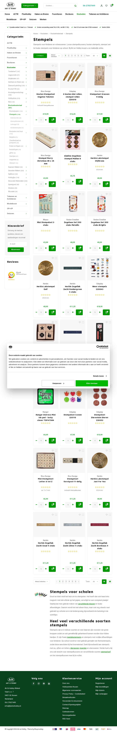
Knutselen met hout (16, 132)
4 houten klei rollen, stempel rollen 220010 (72, 97)
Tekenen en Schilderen (99, 14)
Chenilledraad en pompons (15, 141)
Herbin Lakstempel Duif (46, 287)
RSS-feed (66, 719)
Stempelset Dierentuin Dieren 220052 (99, 417)
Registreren (100, 683)
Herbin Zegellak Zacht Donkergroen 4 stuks (72, 289)
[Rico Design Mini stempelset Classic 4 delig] (45, 332)
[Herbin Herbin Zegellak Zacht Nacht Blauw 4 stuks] (72, 332)
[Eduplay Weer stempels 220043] (99, 268)
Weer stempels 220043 (99, 287)
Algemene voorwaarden (71, 690)
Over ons (65, 683)
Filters (41, 56)
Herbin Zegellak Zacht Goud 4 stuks (45, 544)
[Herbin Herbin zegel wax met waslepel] (99, 332)
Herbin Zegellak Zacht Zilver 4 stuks (72, 544)
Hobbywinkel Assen (70, 687)
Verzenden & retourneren (72, 701)
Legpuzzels (14, 75)
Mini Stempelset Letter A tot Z (45, 480)
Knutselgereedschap (15, 93)
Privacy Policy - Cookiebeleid (73, 694)
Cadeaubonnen (68, 711)
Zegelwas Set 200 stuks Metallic (72, 223)
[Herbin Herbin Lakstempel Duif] (45, 268)
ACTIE (15, 14)
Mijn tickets (99, 690)
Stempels (14, 114)
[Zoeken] (75, 5)
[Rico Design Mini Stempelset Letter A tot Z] (45, 460)
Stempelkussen (17, 121)
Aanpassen (56, 383)
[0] (111, 5)
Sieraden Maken (16, 170)
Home (7, 14)
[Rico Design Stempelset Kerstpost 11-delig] (72, 460)
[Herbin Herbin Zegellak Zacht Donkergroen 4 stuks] (72, 268)
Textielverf (14, 71)
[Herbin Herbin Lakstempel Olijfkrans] (99, 139)
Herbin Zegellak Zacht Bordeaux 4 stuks (99, 545)
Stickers (12, 188)
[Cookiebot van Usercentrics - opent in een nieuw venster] (98, 347)
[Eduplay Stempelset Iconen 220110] (72, 396)
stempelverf (106, 651)
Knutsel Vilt (13, 89)
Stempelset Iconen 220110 (73, 416)
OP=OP (23, 19)
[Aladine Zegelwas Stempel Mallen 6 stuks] (72, 139)
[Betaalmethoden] (54, 729)
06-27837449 (89, 5)
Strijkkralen (13, 78)
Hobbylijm (13, 177)
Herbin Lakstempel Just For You (100, 480)
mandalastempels (74, 637)
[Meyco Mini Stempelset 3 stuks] (45, 204)
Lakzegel (15, 124)
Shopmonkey (38, 729)
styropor (13, 163)
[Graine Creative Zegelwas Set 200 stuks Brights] (99, 204)
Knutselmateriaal (15, 106)
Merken (43, 19)
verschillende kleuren (86, 604)
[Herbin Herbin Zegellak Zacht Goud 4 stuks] (45, 524)
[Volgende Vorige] (84, 55)
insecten (83, 648)
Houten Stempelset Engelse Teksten (45, 95)
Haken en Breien (42, 14)
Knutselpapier (16, 111)
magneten (14, 160)
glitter (12, 153)
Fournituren (57, 14)
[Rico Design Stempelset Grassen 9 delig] (99, 75)
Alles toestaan (91, 383)
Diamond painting (16, 85)
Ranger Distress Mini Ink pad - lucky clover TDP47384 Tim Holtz (46, 418)
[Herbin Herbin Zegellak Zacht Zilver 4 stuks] (72, 524)
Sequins (13, 137)
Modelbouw (11, 19)
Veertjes (13, 156)
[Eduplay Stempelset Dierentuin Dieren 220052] (99, 396)
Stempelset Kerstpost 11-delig (72, 480)
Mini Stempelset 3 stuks (45, 223)
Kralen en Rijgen (16, 146)
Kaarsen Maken (15, 167)
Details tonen (98, 376)
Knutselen (81, 14)
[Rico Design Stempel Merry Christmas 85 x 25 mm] (45, 139)
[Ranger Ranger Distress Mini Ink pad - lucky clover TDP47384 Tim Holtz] (45, 396)
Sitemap (65, 708)
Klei (11, 102)
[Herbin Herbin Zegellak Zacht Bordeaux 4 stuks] (99, 524)
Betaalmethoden (68, 697)
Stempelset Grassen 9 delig (99, 95)
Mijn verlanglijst (101, 694)
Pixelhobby (26, 14)
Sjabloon (13, 174)
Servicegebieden (69, 715)
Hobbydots (14, 98)
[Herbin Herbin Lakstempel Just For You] (99, 460)
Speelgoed (13, 184)
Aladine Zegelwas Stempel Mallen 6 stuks (72, 158)
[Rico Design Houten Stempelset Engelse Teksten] (45, 75)
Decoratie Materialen (17, 181)
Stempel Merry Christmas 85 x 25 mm (45, 161)
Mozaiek (12, 191)
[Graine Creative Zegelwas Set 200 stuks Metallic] (72, 204)
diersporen (74, 648)
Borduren (69, 14)
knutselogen (15, 149)
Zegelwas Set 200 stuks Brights (99, 223)
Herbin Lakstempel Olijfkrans (100, 159)
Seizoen (32, 19)
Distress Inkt (16, 118)
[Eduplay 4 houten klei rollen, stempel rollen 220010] (72, 75)
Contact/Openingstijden (71, 704)
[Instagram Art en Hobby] (39, 684)
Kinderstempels (17, 128)
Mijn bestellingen (102, 687)
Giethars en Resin (16, 82)
